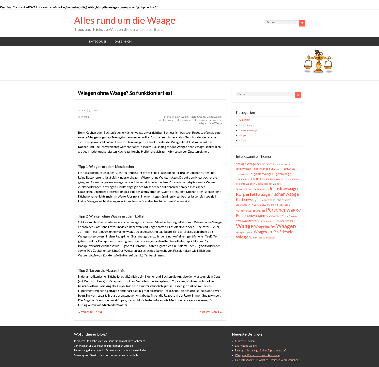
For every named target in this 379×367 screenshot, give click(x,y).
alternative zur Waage (176, 116)
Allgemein (244, 119)
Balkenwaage (260, 168)
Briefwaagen (243, 174)
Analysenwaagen (281, 164)
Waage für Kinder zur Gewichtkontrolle (257, 355)
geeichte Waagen (245, 183)
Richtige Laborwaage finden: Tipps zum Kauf (260, 350)
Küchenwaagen (203, 120)
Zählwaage (256, 237)
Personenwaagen (250, 215)
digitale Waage (261, 174)
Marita (82, 110)
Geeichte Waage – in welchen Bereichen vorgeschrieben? (267, 359)
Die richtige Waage (246, 345)
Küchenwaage (185, 120)
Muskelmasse (243, 210)
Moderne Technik (245, 340)
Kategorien (98, 41)
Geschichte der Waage (268, 183)
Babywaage (243, 168)
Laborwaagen (283, 199)
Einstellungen (246, 125)
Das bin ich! (123, 41)
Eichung (256, 178)
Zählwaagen (269, 237)
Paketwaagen (258, 210)
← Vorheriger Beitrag (90, 311)
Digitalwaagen (243, 179)
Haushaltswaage (167, 120)
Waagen (286, 226)
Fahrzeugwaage (292, 179)
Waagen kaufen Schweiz (273, 232)
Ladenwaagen (243, 204)
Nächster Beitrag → (211, 311)
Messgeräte (258, 204)
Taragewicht (268, 221)
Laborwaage (268, 199)
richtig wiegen (273, 216)
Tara (259, 221)
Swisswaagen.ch (246, 220)
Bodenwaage (275, 169)
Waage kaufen (265, 227)
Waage (245, 225)
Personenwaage (248, 130)
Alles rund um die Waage (124, 20)
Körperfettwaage (253, 194)
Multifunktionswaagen (278, 204)
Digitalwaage (213, 116)
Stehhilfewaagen (290, 216)
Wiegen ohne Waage (210, 123)
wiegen (85, 116)
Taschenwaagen (284, 220)
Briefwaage (289, 168)
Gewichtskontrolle (246, 189)
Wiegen (217, 120)
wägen (243, 135)
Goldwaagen (263, 189)
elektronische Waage (272, 179)
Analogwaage (197, 116)
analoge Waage (246, 164)
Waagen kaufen (244, 232)
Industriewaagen (284, 188)
